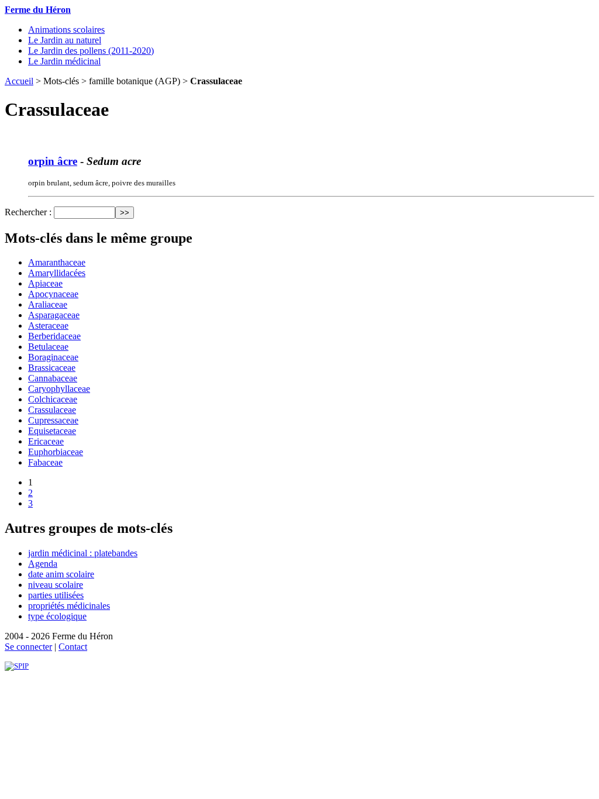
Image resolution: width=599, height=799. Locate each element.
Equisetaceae (52, 431)
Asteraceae (48, 325)
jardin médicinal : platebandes (82, 553)
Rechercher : (28, 212)
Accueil (19, 81)
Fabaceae (45, 462)
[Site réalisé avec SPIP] (17, 666)
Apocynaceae (53, 294)
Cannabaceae (52, 378)
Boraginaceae (53, 357)
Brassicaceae (51, 368)
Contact (72, 647)
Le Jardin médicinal (64, 61)
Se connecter (28, 647)
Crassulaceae (52, 410)
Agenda (42, 564)
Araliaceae (47, 304)
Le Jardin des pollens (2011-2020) (91, 51)
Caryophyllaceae (59, 389)
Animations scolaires (66, 30)
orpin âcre (52, 161)
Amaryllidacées (56, 273)
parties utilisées (56, 595)
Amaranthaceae (56, 262)
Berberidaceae (54, 336)
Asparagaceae (54, 315)
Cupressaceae (53, 420)
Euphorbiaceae (55, 452)
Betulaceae (48, 347)
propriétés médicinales (69, 606)
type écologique (57, 616)
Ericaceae (46, 441)
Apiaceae (45, 283)
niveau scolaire (55, 585)
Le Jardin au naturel (64, 40)
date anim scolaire (61, 574)
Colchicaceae (52, 399)
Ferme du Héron (38, 10)
